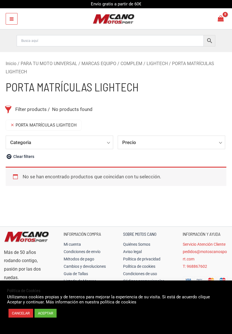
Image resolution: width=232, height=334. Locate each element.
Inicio (11, 63)
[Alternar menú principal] (12, 19)
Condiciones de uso (140, 273)
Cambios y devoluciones (85, 266)
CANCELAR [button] (21, 313)
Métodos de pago (79, 259)
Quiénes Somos (136, 244)
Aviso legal (132, 251)
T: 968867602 (195, 266)
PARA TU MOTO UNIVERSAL (49, 63)
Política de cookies (139, 266)
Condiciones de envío (82, 251)
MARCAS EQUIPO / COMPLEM (111, 63)
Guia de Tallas (76, 273)
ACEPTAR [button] (45, 313)
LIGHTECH (157, 63)
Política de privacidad (141, 259)
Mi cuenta (72, 244)
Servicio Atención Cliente (204, 244)
